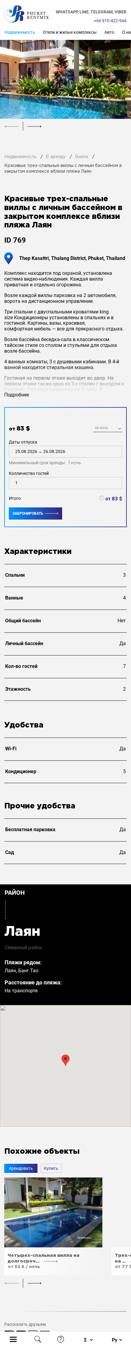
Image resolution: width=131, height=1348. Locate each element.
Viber (120, 11)
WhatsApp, (68, 11)
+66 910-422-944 (110, 20)
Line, (85, 11)
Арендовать (21, 1168)
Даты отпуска (45, 452)
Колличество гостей (29, 473)
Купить (51, 1168)
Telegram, (102, 11)
